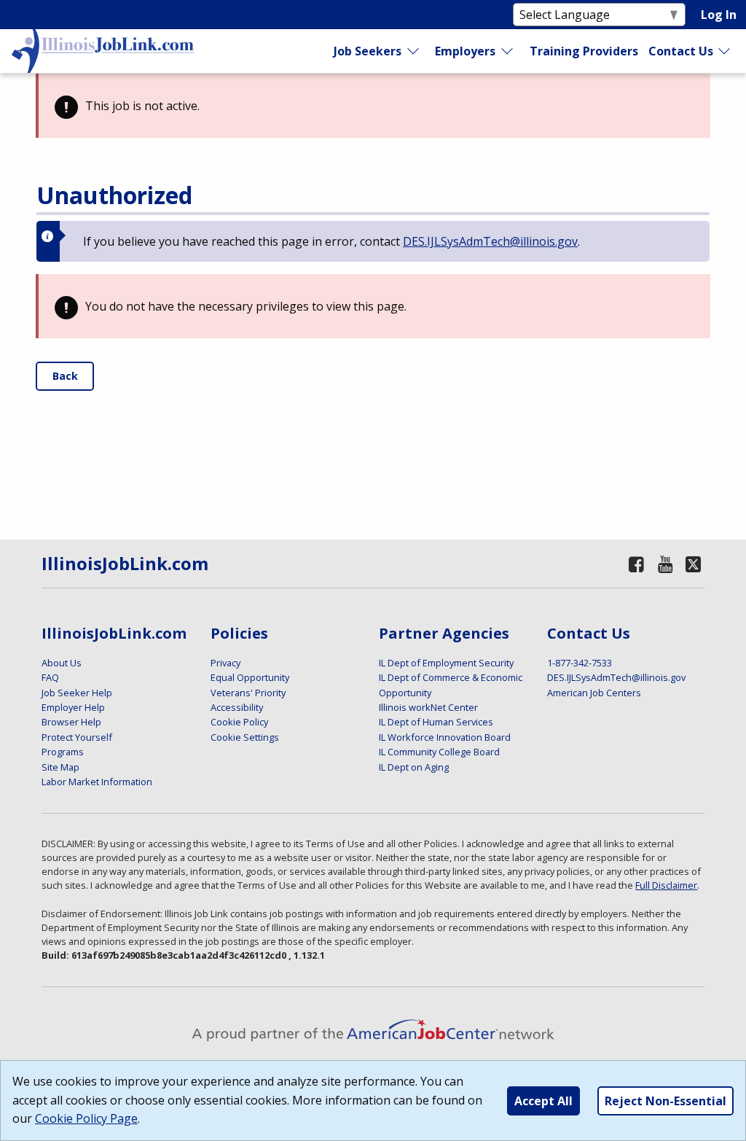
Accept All (543, 1101)
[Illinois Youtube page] (665, 564)
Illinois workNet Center (428, 707)
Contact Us (680, 51)
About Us (62, 662)
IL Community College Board (439, 751)
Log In (719, 15)
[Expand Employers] (507, 51)
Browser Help (71, 721)
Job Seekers (367, 51)
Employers (465, 51)
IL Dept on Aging (414, 767)
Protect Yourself (77, 737)
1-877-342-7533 (579, 662)
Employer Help (73, 707)
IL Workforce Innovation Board (445, 737)
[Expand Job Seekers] (413, 51)
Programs (63, 751)
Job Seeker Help (77, 692)
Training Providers (584, 51)
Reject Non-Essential (665, 1101)
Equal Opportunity (250, 677)
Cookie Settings (245, 737)
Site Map (60, 767)
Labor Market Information (97, 781)
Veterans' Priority (248, 692)
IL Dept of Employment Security (446, 662)
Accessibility (237, 707)
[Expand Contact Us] (725, 51)
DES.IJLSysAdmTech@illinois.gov (490, 241)
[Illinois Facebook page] (636, 564)
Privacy (225, 662)
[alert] (373, 106)
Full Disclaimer (666, 885)
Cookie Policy (239, 721)
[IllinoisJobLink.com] (103, 51)
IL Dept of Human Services (436, 721)
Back (65, 376)
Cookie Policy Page (86, 1118)
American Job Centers (594, 692)
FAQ (50, 677)
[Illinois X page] (693, 564)
